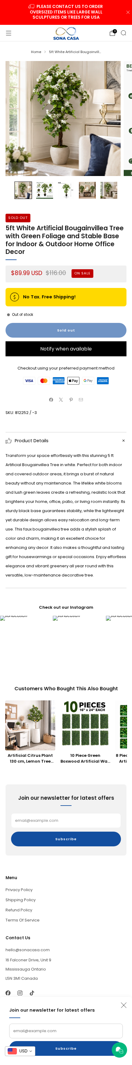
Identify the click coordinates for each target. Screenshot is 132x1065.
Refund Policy (19, 910)
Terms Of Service (23, 920)
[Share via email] (81, 400)
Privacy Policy (19, 890)
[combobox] (20, 1051)
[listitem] (66, 12)
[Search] (123, 33)
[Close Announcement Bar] (128, 12)
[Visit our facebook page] (8, 993)
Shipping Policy (21, 900)
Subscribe (66, 1048)
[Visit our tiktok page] (32, 993)
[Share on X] (61, 400)
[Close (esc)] (123, 1005)
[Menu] (9, 33)
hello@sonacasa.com (28, 950)
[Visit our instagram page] (20, 993)
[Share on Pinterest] (71, 400)
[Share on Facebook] (51, 400)
